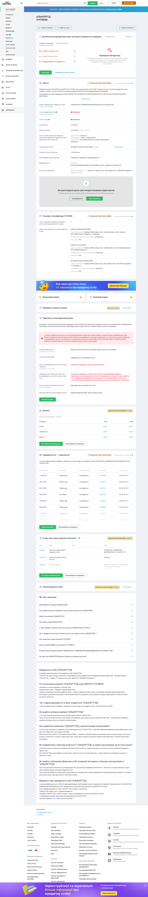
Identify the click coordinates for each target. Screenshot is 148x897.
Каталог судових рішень (59, 869)
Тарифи (53, 827)
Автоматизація (10, 54)
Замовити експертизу (127, 28)
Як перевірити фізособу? (87, 870)
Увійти (113, 3)
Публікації (9, 31)
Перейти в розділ (47, 399)
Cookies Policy (32, 870)
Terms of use (31, 863)
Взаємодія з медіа (57, 837)
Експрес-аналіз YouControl (88, 850)
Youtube (30, 834)
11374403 (102, 501)
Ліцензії (9, 38)
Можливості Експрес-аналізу (65, 72)
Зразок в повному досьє (52, 444)
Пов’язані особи (10, 48)
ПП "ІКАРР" (39, 815)
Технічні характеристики (35, 873)
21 (91, 234)
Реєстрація (130, 3)
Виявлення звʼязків (85, 847)
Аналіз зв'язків (10, 44)
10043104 (102, 494)
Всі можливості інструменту (75, 444)
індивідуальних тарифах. (113, 9)
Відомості (9, 28)
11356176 (102, 488)
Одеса (54, 798)
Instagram (30, 837)
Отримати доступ (114, 308)
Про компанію (56, 830)
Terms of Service (32, 860)
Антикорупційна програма (32, 878)
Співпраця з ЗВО (56, 840)
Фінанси (8, 18)
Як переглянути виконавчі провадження (88, 866)
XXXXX (105, 426)
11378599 (102, 475)
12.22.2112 (42, 557)
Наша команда (56, 834)
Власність (9, 21)
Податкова (9, 41)
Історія (8, 24)
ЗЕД (7, 51)
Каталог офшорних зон (59, 872)
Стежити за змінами (47, 28)
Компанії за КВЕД (57, 866)
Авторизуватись (77, 198)
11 (71, 265)
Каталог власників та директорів (58, 877)
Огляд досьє (9, 14)
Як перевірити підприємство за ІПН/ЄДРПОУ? (90, 874)
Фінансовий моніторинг (87, 834)
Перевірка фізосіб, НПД (87, 830)
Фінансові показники (86, 840)
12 (87, 250)
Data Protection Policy (34, 867)
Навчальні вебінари (58, 844)
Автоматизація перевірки (88, 844)
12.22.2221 (42, 550)
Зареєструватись (94, 198)
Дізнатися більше (118, 286)
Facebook (30, 827)
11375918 (102, 482)
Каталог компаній (57, 862)
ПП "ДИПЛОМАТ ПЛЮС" (44, 812)
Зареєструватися (108, 893)
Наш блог (54, 850)
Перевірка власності (86, 837)
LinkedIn (30, 830)
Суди (8, 34)
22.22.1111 (42, 564)
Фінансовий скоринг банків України (88, 855)
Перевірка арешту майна (87, 879)
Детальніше (119, 147)
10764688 (102, 507)
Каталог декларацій (58, 881)
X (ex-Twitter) (31, 840)
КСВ (52, 853)
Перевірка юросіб (85, 827)
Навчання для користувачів (60, 847)
